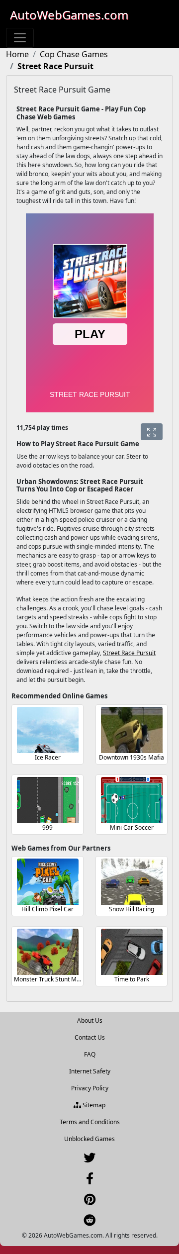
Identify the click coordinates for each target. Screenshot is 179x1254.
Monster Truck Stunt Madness (55, 979)
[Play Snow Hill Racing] (132, 882)
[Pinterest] (89, 1201)
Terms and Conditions (90, 1122)
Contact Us (90, 1037)
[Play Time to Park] (132, 952)
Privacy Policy (89, 1088)
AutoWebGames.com (69, 14)
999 (47, 827)
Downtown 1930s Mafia (131, 757)
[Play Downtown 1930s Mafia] (132, 730)
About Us (89, 1020)
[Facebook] (89, 1180)
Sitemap (93, 1105)
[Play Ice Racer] (48, 730)
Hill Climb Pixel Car (47, 909)
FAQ (89, 1054)
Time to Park (131, 979)
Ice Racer (48, 757)
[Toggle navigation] (20, 38)
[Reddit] (89, 1222)
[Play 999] (48, 800)
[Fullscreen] (152, 431)
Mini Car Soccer (132, 827)
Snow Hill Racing (131, 909)
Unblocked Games (89, 1139)
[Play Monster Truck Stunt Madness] (48, 952)
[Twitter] (89, 1160)
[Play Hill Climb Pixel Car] (48, 882)
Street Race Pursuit (129, 653)
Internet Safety (89, 1071)
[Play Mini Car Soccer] (132, 800)
